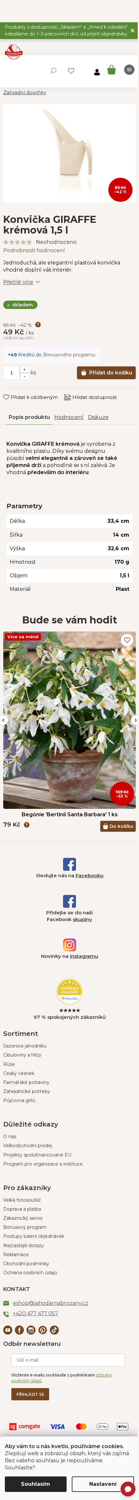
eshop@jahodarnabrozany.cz (50, 1303)
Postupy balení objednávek (33, 1236)
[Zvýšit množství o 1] (24, 369)
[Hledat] (53, 70)
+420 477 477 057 (35, 1313)
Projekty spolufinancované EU (37, 1155)
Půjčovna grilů (19, 1100)
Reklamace (16, 1254)
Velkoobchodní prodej (27, 1145)
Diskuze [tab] (98, 417)
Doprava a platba (22, 1209)
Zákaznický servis (22, 1218)
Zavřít (14, 391)
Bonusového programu (69, 355)
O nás (9, 1136)
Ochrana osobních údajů (30, 1273)
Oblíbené (71, 71)
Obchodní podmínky (26, 1264)
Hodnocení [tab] (68, 417)
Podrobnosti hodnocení (34, 250)
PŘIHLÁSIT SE (30, 1394)
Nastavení (103, 1484)
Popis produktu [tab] (29, 417)
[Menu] (129, 69)
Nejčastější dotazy (23, 1245)
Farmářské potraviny (26, 1082)
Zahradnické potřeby (26, 1091)
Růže (9, 1064)
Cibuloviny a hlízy (22, 1055)
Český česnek (18, 1073)
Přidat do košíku (110, 373)
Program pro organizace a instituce (43, 1164)
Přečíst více (18, 282)
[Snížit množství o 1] (24, 376)
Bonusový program (25, 1227)
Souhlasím (35, 1484)
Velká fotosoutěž (22, 1200)
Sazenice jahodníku (25, 1046)
